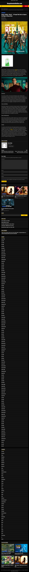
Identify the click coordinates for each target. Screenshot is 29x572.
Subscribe (26, 6)
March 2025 (3, 270)
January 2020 (3, 386)
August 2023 (3, 306)
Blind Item (3, 464)
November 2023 (3, 300)
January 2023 (3, 319)
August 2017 (3, 440)
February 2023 (3, 317)
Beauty (2, 455)
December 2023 (3, 298)
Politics (2, 514)
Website (3, 176)
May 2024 (3, 289)
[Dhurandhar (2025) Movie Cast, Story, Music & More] (8, 203)
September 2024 (4, 281)
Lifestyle (3, 505)
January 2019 (3, 408)
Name (3, 170)
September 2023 (4, 304)
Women (2, 539)
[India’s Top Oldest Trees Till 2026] (8, 548)
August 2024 (3, 283)
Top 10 (2, 531)
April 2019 (3, 403)
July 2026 (3, 240)
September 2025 (4, 259)
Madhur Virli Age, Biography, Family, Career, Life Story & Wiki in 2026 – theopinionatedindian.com (13, 232)
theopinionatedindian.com (14, 3)
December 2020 (3, 365)
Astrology (3, 451)
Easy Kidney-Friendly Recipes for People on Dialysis (7, 566)
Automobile (3, 453)
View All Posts (11, 146)
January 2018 (3, 431)
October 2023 (3, 302)
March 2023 (3, 315)
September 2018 (4, 416)
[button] (1, 6)
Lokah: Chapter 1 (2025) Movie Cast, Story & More (8, 196)
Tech (2, 527)
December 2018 (3, 410)
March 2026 (3, 248)
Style (2, 524)
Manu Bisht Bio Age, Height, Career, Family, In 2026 (8, 227)
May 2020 (3, 378)
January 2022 (3, 341)
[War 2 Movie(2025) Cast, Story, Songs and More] (21, 190)
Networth (3, 509)
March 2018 (3, 427)
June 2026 (3, 242)
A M (2, 210)
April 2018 (3, 425)
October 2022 (3, 324)
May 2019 (3, 401)
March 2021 (3, 360)
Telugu (2, 529)
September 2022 (4, 326)
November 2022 (3, 322)
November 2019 (3, 390)
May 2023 (3, 311)
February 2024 (3, 294)
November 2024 (3, 278)
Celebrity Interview (4, 471)
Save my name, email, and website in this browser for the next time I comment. (13, 179)
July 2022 (3, 330)
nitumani (3, 567)
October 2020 (3, 369)
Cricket (2, 473)
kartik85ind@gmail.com (18, 554)
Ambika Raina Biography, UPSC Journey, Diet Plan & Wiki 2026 (9, 233)
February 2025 (3, 272)
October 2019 (3, 391)
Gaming (2, 488)
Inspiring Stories (4, 501)
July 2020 (3, 375)
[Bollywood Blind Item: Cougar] (21, 548)
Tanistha (3, 554)
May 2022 (3, 334)
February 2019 (3, 406)
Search (24, 215)
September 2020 (4, 371)
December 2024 (3, 276)
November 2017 (3, 434)
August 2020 (3, 373)
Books (2, 468)
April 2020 (3, 380)
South (2, 520)
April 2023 (3, 313)
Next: (21, 151)
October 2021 (3, 347)
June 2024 (3, 287)
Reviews (3, 518)
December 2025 (3, 253)
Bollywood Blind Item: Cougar (5, 222)
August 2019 (3, 395)
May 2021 (3, 356)
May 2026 (3, 244)
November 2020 (3, 367)
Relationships (3, 516)
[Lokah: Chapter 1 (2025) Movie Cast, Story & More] (8, 190)
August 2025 (3, 261)
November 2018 (3, 412)
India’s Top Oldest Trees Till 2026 (6, 220)
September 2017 (4, 438)
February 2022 (3, 339)
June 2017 (3, 444)
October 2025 (3, 257)
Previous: (8, 151)
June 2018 (3, 421)
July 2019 (3, 397)
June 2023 (3, 309)
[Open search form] (21, 6)
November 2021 (3, 345)
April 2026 (3, 246)
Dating (2, 475)
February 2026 (3, 250)
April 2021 (3, 358)
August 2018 (3, 418)
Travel (2, 533)
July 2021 (3, 352)
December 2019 (3, 388)
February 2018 (3, 429)
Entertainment (3, 12)
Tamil (2, 526)
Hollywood (3, 498)
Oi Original (3, 511)
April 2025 (3, 268)
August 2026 (3, 238)
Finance (2, 483)
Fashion (2, 481)
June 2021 (3, 354)
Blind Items (3, 466)
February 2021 (3, 362)
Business (3, 470)
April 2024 (3, 291)
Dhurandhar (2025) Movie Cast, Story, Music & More (8, 209)
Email (3, 173)
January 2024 (3, 296)
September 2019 (4, 393)
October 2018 (3, 414)
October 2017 (3, 436)
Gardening (3, 490)
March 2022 (3, 337)
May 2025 (3, 266)
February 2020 (3, 384)
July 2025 (3, 263)
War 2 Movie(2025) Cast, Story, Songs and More (20, 196)
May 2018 (3, 423)
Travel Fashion (3, 535)
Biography (3, 458)
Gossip (2, 492)
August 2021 (3, 350)
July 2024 (3, 285)
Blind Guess (3, 462)
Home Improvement (4, 499)
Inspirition (3, 503)
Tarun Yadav (10, 143)
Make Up (3, 507)
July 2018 (3, 419)
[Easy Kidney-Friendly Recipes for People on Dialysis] (8, 560)
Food (2, 486)
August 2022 (3, 328)
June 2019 (3, 399)
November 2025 (3, 255)
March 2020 (3, 382)
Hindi (2, 496)
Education (3, 477)
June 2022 (3, 332)
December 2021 (3, 343)
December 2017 (3, 432)
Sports (2, 522)
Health (2, 494)
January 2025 (3, 274)
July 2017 (3, 442)
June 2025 (3, 265)
